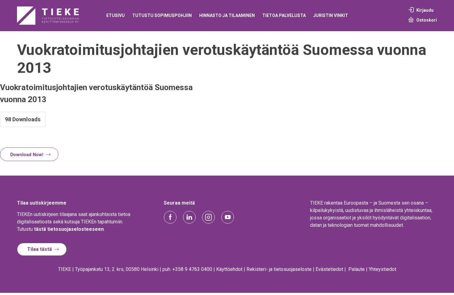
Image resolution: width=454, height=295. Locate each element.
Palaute (356, 269)
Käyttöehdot (229, 269)
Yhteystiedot (382, 269)
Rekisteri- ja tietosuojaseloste (279, 269)
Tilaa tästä (39, 249)
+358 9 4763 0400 (192, 269)
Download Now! (27, 154)
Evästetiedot (329, 269)
